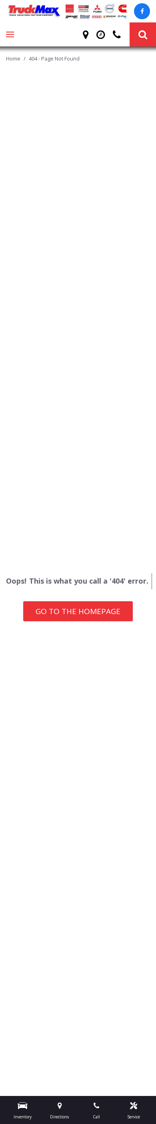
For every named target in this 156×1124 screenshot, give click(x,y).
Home (14, 58)
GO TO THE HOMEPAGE (78, 611)
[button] (143, 34)
